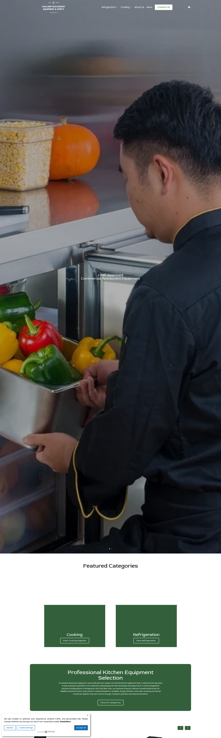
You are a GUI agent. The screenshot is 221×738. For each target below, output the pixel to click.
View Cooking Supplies (74, 640)
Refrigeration (109, 7)
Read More (65, 721)
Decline (9, 727)
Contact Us (163, 7)
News (149, 7)
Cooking (125, 7)
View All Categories (110, 702)
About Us (139, 7)
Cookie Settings (26, 727)
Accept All (81, 727)
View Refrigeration (146, 640)
